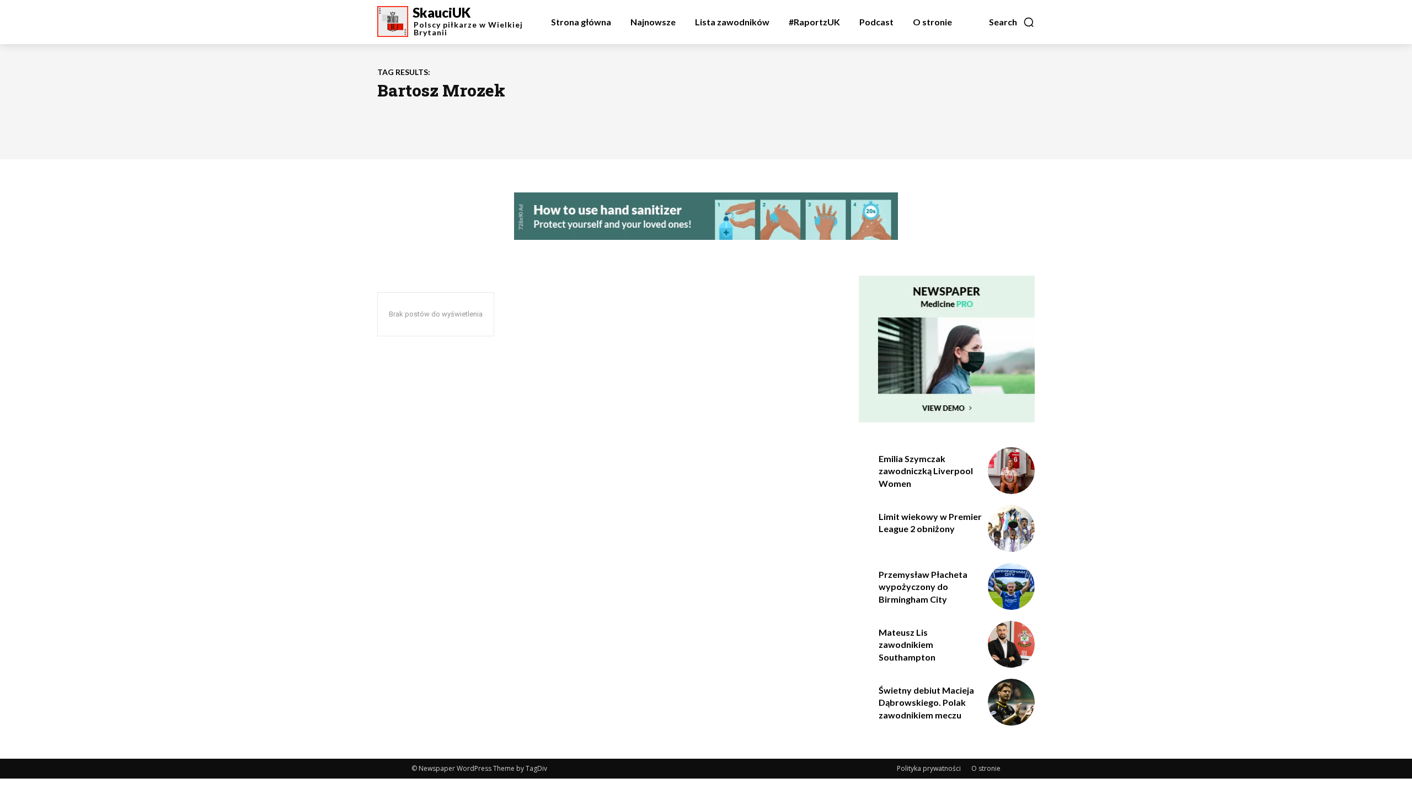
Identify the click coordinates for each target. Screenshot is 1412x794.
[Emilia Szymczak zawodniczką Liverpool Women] (1011, 470)
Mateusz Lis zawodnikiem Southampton (907, 644)
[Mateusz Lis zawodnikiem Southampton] (1011, 644)
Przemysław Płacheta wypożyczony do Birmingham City (923, 586)
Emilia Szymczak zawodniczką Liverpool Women (926, 471)
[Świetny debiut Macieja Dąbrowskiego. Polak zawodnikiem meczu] (1011, 702)
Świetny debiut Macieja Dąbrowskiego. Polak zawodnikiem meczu (926, 702)
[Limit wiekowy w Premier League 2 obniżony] (1011, 528)
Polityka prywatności (929, 768)
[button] (1012, 22)
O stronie (986, 768)
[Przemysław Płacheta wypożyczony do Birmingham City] (1011, 586)
